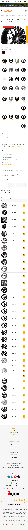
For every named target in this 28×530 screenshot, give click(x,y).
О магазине (14, 457)
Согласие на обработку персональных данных (14, 467)
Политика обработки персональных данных (14, 469)
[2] (4, 47)
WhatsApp (15, 483)
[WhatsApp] (15, 1)
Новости (14, 459)
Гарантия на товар (14, 452)
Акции (14, 437)
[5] (8, 47)
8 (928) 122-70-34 (9, 485)
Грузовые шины (14, 432)
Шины (14, 430)
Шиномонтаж (14, 436)
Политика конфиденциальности (14, 463)
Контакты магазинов (14, 441)
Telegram (12, 476)
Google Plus (18, 476)
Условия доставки (14, 450)
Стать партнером (14, 465)
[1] (3, 47)
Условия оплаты (14, 448)
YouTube (15, 476)
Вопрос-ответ (14, 454)
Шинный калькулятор (14, 439)
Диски (14, 434)
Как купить (14, 444)
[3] (5, 47)
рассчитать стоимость (17, 146)
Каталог (14, 428)
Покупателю (14, 447)
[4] (6, 47)
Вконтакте (8, 476)
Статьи (14, 461)
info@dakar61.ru (22, 486)
